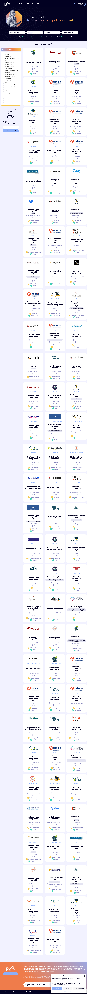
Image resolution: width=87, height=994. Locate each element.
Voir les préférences (79, 988)
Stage (27, 3)
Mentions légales (67, 991)
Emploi (20, 3)
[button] (84, 976)
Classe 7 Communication (32, 991)
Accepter (57, 988)
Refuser (67, 988)
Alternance (35, 3)
